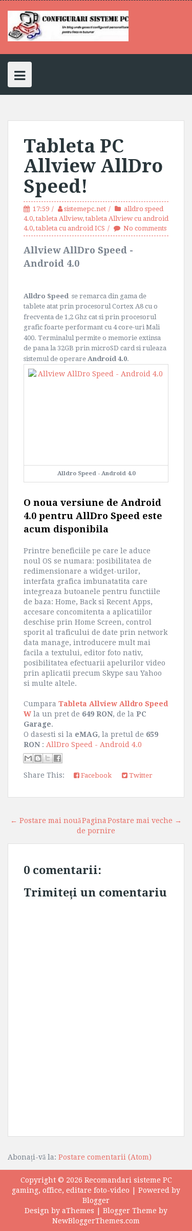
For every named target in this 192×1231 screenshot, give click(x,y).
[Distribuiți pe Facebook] (57, 758)
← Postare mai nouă (45, 820)
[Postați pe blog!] (38, 758)
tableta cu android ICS (70, 228)
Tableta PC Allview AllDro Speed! (93, 166)
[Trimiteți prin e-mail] (28, 758)
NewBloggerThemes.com (96, 1221)
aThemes (78, 1211)
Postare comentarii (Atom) (105, 1157)
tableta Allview (59, 218)
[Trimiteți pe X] (47, 758)
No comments (144, 228)
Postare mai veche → (145, 820)
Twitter (140, 775)
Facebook (95, 775)
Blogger (96, 1200)
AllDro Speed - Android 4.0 (94, 744)
